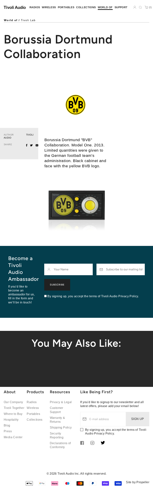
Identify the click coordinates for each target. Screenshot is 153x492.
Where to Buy (13, 413)
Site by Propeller (137, 482)
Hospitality (11, 419)
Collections (34, 419)
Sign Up (137, 418)
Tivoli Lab (28, 20)
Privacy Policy (104, 433)
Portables (33, 413)
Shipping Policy (61, 427)
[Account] (134, 7)
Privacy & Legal (61, 402)
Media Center (13, 437)
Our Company (13, 402)
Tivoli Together (14, 407)
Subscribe (57, 284)
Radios (32, 402)
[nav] (34, 7)
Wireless (33, 407)
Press (8, 431)
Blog (7, 425)
